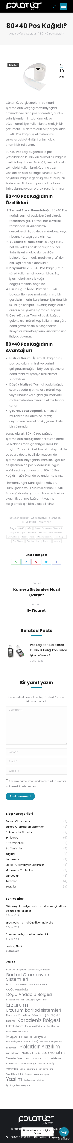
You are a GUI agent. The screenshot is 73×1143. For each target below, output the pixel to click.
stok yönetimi (54, 1053)
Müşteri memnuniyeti (26, 1036)
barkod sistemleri (17, 984)
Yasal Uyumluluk (14, 1074)
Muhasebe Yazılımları (17, 1031)
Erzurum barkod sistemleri (51, 532)
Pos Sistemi (18, 541)
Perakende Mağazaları (51, 1041)
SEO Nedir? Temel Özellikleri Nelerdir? (29, 922)
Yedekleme (29, 1080)
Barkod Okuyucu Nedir (39, 969)
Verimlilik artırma (28, 1069)
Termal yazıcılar (33, 1058)
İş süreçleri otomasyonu (18, 1085)
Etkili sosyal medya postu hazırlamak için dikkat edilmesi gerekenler (36, 908)
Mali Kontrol (53, 1026)
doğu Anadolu (17, 989)
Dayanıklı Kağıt (17, 532)
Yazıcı (28, 1074)
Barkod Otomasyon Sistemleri (48, 528)
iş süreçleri (52, 1015)
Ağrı (29, 528)
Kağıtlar (13, 65)
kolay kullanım (14, 1026)
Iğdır (24, 537)
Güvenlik (37, 1015)
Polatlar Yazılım (44, 537)
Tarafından (46, 517)
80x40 (21, 528)
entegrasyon (33, 999)
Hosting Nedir (14, 946)
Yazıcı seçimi (41, 1074)
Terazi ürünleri (14, 1058)
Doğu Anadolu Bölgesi (29, 994)
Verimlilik (12, 1069)
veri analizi (12, 1063)
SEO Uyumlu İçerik (31, 1053)
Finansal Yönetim (18, 1015)
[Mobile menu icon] (63, 6)
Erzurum (32, 532)
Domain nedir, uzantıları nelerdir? (27, 934)
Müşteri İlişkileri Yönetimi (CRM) (22, 1041)
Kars (32, 537)
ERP (45, 999)
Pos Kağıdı (60, 537)
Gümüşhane (13, 537)
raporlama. (13, 1053)
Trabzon (46, 541)
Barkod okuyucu (16, 969)
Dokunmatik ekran (38, 984)
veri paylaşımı (46, 1069)
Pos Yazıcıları (33, 541)
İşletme (40, 1080)
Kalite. (11, 1021)
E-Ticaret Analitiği (15, 999)
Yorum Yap (45, 522)
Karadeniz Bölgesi (38, 1020)
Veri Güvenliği (46, 1063)
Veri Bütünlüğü (28, 1063)
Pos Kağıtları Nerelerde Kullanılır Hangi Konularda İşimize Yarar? (48, 650)
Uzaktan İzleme (52, 1058)
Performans (12, 1047)
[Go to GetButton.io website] (64, 1139)
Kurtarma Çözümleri (35, 1026)
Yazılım (57, 541)
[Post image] (16, 650)
